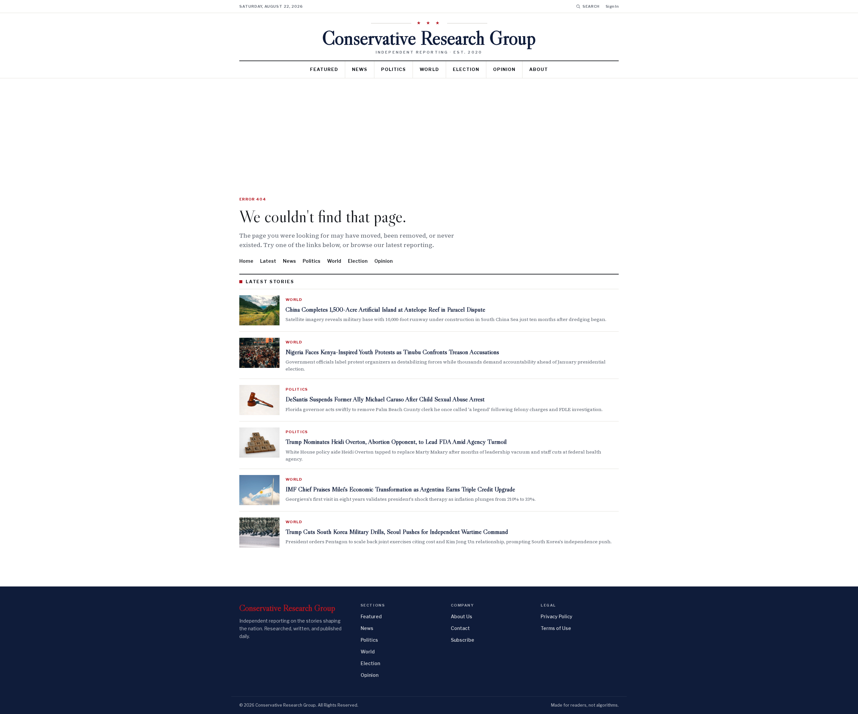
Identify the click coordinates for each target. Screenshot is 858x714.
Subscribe (462, 640)
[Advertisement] (429, 128)
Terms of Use (556, 628)
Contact (460, 628)
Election (466, 69)
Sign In (612, 6)
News (359, 69)
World (429, 69)
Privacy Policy (556, 616)
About (538, 69)
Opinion (504, 69)
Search (591, 6)
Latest (268, 261)
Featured (324, 69)
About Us (461, 616)
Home (246, 261)
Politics (393, 69)
